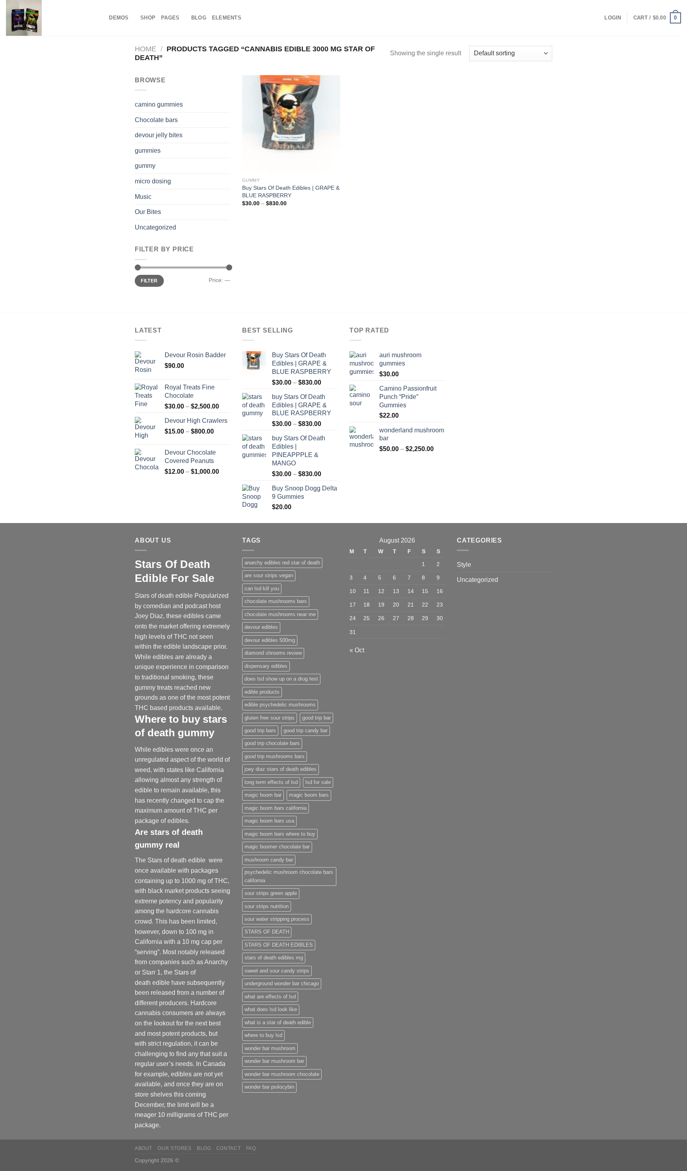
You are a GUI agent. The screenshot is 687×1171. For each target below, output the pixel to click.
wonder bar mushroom (270, 1048)
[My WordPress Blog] (45, 18)
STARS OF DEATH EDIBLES (279, 945)
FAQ (251, 1148)
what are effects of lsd (270, 997)
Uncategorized (155, 227)
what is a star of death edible (278, 1022)
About (143, 1148)
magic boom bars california (276, 808)
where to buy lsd (263, 1035)
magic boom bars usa (269, 821)
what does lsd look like (271, 1009)
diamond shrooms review (273, 653)
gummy (145, 165)
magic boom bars (309, 795)
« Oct (356, 650)
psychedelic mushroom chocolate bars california (289, 876)
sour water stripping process (277, 919)
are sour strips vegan (269, 575)
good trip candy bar (305, 730)
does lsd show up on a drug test (281, 679)
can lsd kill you (262, 588)
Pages (170, 18)
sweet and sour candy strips (277, 971)
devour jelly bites (158, 135)
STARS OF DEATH (267, 932)
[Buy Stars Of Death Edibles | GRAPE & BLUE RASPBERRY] (291, 124)
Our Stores (174, 1148)
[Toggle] (227, 196)
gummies (148, 150)
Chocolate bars (156, 120)
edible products (262, 692)
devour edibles (261, 627)
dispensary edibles (266, 666)
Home (145, 49)
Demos (118, 18)
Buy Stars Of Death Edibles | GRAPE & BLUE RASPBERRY (291, 191)
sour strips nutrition (267, 906)
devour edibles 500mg (270, 640)
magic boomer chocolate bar (277, 847)
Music (143, 196)
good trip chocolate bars (272, 743)
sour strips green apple (271, 893)
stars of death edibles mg (274, 958)
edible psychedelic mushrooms (280, 705)
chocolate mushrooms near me (280, 614)
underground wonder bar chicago (282, 983)
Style (464, 564)
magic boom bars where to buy (280, 834)
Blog (198, 18)
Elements (226, 18)
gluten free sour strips (270, 718)
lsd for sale (318, 782)
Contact (228, 1148)
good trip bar (316, 718)
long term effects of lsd (271, 782)
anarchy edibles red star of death (282, 563)
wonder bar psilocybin (269, 1087)
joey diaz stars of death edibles (280, 769)
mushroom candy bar (269, 860)
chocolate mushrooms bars (276, 601)
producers (173, 1003)
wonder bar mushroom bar (274, 1061)
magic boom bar (263, 795)
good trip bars (260, 730)
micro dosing (153, 181)
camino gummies (159, 104)
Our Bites (148, 211)
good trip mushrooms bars (275, 756)
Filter (149, 281)
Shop (147, 18)
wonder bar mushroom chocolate (282, 1074)
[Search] (100, 17)
